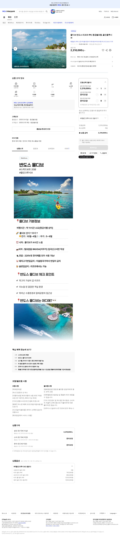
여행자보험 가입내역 (68, 513)
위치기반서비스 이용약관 (42, 513)
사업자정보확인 (22, 523)
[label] (93, 82)
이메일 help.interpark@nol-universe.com (67, 523)
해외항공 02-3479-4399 (52, 524)
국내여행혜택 (69, 23)
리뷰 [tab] (67, 148)
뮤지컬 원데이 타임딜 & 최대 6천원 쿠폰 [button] (31, 11)
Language (113, 513)
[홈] (4, 17)
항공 (4, 23)
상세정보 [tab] (51, 148)
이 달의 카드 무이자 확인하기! (86, 61)
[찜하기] (103, 50)
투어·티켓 (29, 23)
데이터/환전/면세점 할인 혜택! (86, 66)
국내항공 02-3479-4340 (66, 524)
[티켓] (16, 17)
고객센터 (101, 513)
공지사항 (92, 513)
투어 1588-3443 (50, 521)
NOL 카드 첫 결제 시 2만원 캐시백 (87, 57)
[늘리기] (105, 88)
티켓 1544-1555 (60, 521)
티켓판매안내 (82, 513)
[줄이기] (97, 88)
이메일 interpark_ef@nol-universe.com (103, 523)
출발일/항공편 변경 (43, 129)
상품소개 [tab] (20, 148)
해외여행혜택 (57, 23)
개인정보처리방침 (25, 513)
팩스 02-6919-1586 (51, 523)
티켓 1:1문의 (56, 525)
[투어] (9, 17)
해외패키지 (20, 23)
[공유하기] (106, 50)
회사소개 (4, 513)
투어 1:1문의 (49, 525)
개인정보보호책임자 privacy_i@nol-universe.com (105, 524)
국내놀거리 (46, 23)
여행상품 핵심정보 (94, 44)
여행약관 (55, 513)
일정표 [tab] (35, 148)
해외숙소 (11, 23)
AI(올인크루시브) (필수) (22, 466)
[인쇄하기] (110, 50)
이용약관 (13, 513)
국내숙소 (37, 23)
